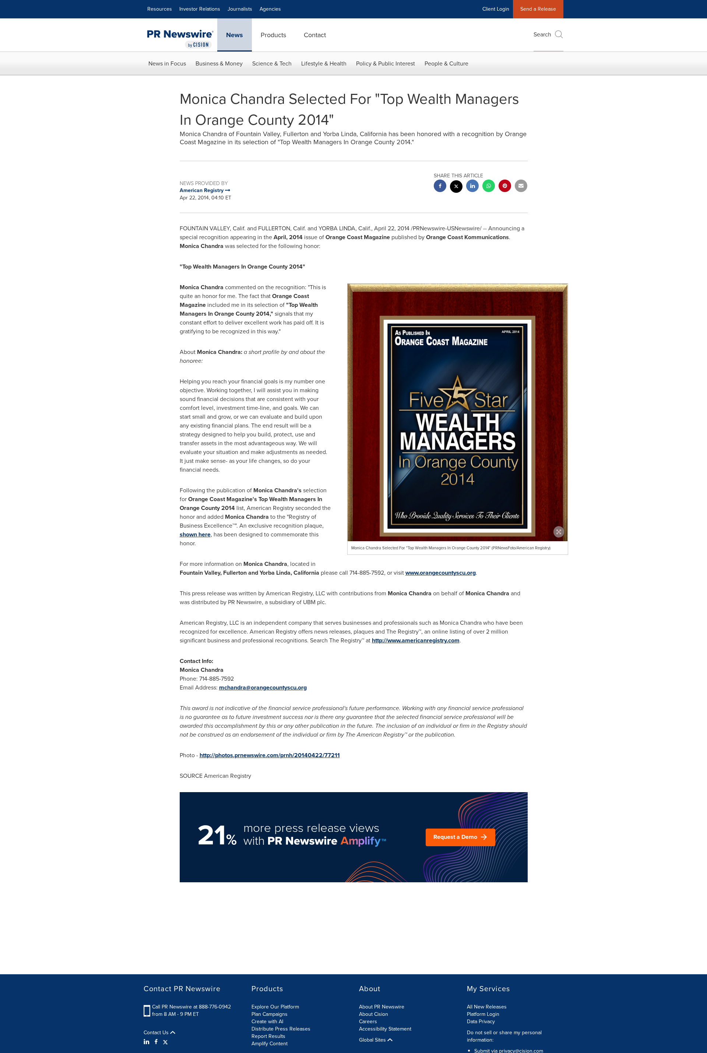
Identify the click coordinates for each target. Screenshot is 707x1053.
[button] (458, 446)
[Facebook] (156, 1042)
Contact (315, 35)
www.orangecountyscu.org (440, 572)
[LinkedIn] (147, 1042)
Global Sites (373, 1040)
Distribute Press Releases (281, 1029)
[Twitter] (165, 1042)
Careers (368, 1021)
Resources (159, 9)
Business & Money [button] (219, 63)
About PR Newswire (381, 1007)
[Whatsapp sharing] (488, 187)
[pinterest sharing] (505, 187)
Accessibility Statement (385, 1029)
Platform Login (483, 1014)
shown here (195, 534)
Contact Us (157, 1032)
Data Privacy (481, 1021)
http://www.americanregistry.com (416, 640)
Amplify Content (270, 1043)
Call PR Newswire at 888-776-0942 (191, 1007)
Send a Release (538, 9)
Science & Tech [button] (272, 63)
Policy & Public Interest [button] (385, 63)
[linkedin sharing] (472, 187)
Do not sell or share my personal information (504, 1036)
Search (542, 34)
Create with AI (267, 1021)
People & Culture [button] (446, 63)
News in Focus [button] (167, 63)
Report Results (268, 1036)
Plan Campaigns (270, 1014)
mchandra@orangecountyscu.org (263, 687)
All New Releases (487, 1007)
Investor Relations (199, 9)
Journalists (240, 9)
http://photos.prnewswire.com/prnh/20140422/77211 (270, 755)
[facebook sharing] (440, 187)
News (234, 35)
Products (273, 35)
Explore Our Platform (275, 1007)
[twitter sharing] (456, 187)
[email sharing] (521, 187)
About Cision (373, 1014)
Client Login (495, 9)
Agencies (270, 9)
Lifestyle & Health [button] (324, 63)
